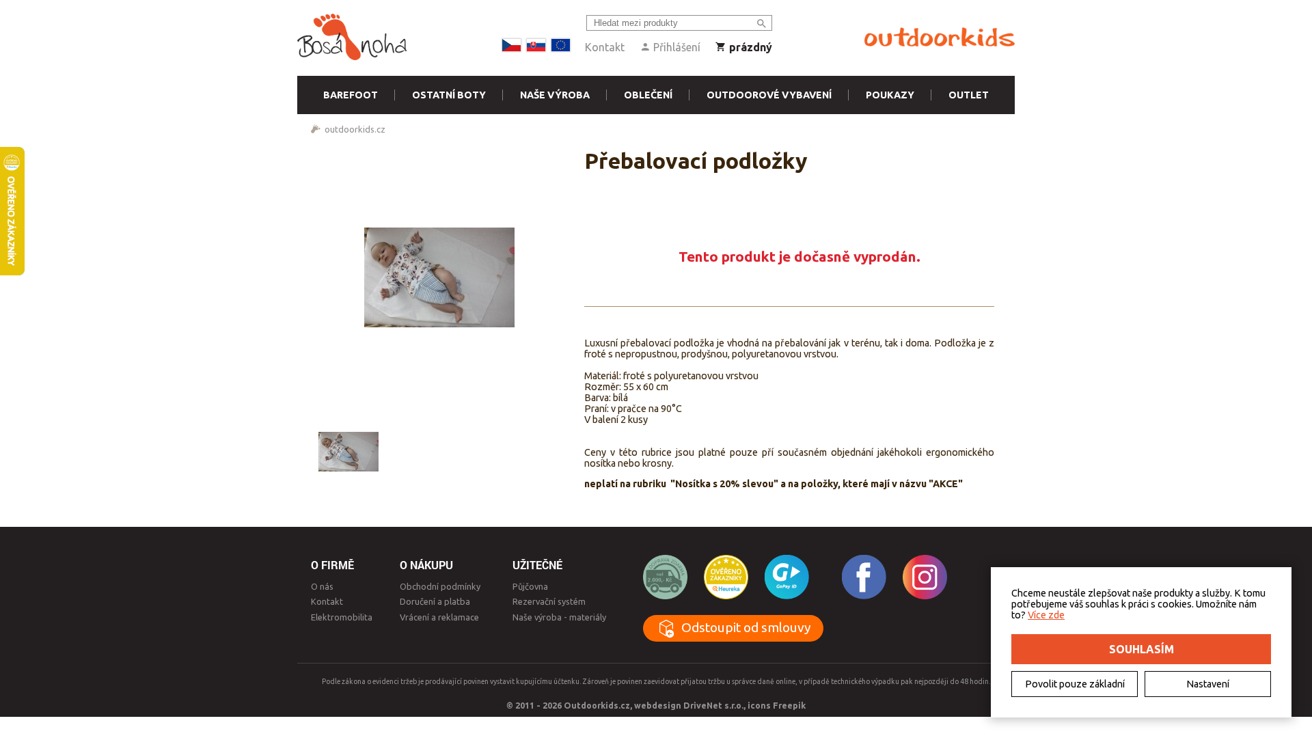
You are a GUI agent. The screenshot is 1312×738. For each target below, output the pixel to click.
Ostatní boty (449, 95)
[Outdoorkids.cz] (939, 37)
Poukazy (890, 95)
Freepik (789, 705)
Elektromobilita (341, 617)
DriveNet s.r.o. (713, 705)
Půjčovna (530, 586)
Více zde (1046, 615)
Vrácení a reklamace (439, 617)
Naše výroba (555, 95)
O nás (322, 586)
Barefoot (350, 95)
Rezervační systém (549, 601)
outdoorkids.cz (355, 129)
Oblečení (648, 95)
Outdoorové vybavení (769, 95)
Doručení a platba (435, 601)
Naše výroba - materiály (559, 617)
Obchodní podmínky (440, 586)
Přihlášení (675, 47)
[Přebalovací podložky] (441, 277)
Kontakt (605, 47)
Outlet (968, 95)
